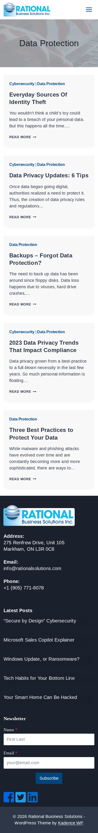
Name (10, 729)
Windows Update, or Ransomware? (41, 659)
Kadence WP (70, 823)
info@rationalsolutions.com (33, 568)
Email (10, 753)
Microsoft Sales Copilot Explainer (39, 639)
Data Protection (51, 84)
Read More (22, 137)
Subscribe (49, 778)
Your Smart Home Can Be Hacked (40, 697)
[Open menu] (88, 9)
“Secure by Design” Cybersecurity (40, 620)
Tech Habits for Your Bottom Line (39, 678)
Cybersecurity (21, 84)
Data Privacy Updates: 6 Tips (48, 175)
